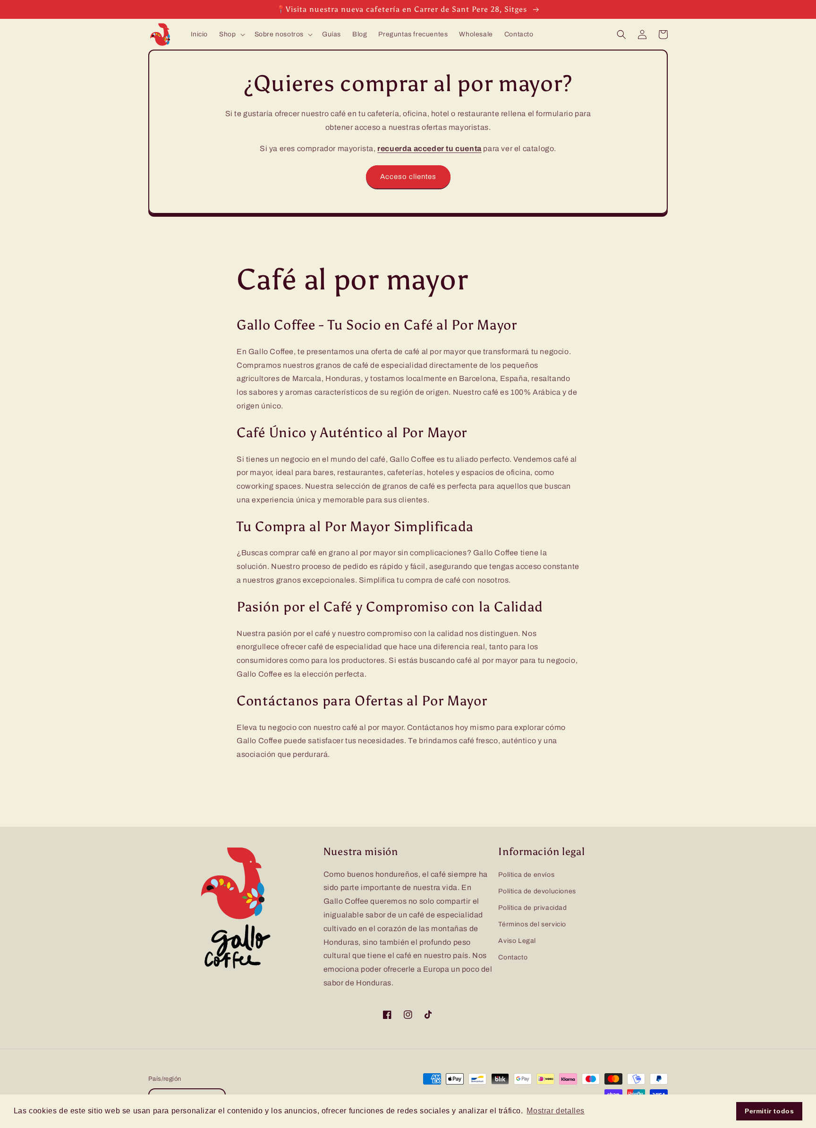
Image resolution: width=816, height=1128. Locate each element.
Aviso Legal (517, 940)
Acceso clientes (408, 176)
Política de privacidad (532, 907)
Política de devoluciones (537, 891)
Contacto (512, 957)
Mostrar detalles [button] (556, 1111)
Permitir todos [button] (769, 1111)
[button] (230, 34)
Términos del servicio (532, 924)
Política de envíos (526, 874)
